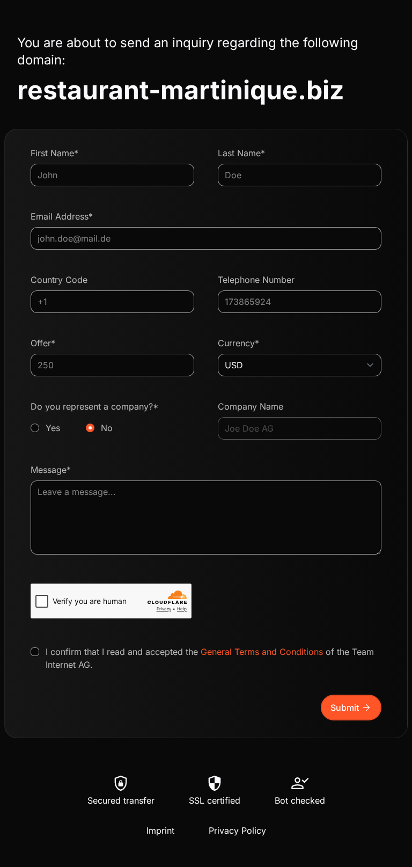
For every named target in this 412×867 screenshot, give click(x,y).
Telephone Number (256, 279)
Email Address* (62, 216)
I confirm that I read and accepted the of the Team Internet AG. (210, 658)
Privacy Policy (237, 830)
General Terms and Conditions (262, 651)
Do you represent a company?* (94, 417)
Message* (51, 469)
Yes (53, 427)
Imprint (160, 830)
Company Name (250, 406)
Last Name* (241, 153)
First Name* (54, 153)
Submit (351, 707)
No (107, 427)
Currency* (238, 343)
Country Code (59, 279)
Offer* (43, 343)
